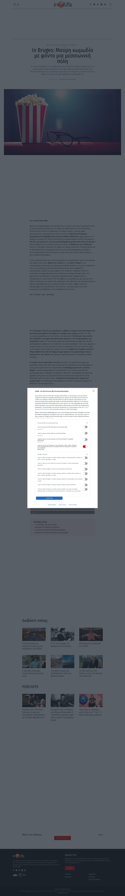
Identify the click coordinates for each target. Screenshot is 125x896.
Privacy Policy (73, 504)
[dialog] (62, 448)
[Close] (94, 391)
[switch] (85, 427)
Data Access (62, 504)
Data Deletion (52, 504)
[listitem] (62, 423)
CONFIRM (49, 498)
